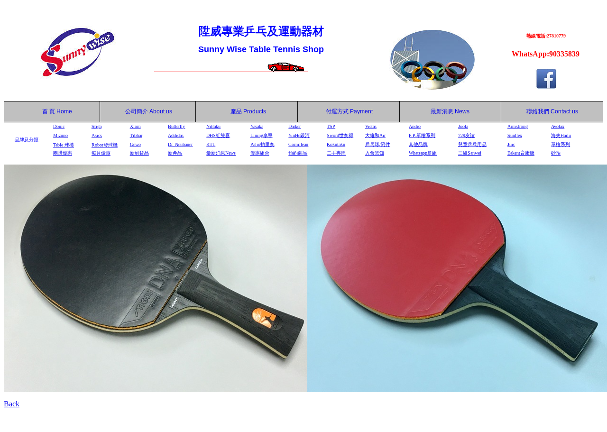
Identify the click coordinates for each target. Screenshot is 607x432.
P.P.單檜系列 (422, 135)
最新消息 (450, 111)
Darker (294, 126)
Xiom (135, 126)
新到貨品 (139, 153)
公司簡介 (136, 111)
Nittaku (213, 126)
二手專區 (336, 153)
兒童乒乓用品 (472, 144)
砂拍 (556, 153)
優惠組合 (259, 153)
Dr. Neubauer (180, 144)
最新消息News (221, 153)
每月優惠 (101, 153)
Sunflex (514, 135)
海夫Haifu (561, 135)
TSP (331, 126)
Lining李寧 (261, 135)
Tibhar (136, 135)
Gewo (135, 144)
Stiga (96, 126)
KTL (210, 144)
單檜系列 (560, 144)
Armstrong (517, 126)
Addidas (176, 135)
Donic (58, 126)
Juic (511, 144)
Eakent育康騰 (520, 153)
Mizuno (60, 135)
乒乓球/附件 (377, 144)
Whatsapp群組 (423, 153)
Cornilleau (298, 144)
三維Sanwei (469, 153)
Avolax (557, 126)
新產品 (175, 153)
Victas (371, 126)
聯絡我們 (537, 111)
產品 (248, 111)
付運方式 (349, 111)
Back (11, 404)
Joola (463, 126)
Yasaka (256, 126)
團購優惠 (62, 153)
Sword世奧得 (340, 135)
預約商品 (297, 153)
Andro (415, 126)
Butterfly (176, 126)
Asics (97, 135)
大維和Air (375, 135)
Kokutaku (336, 144)
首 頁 (47, 111)
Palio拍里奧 (262, 144)
